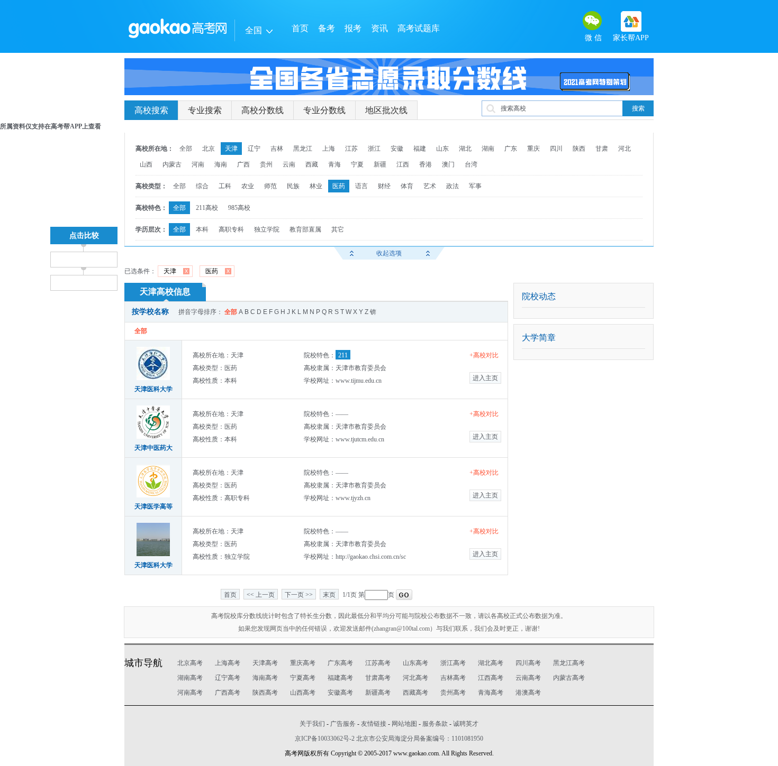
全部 (185, 148)
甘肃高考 (378, 677)
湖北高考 (490, 663)
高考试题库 (418, 28)
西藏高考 (415, 692)
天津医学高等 (153, 506)
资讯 (379, 28)
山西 (146, 164)
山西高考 (302, 692)
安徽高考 (340, 692)
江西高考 (490, 677)
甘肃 (601, 148)
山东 (442, 148)
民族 (293, 186)
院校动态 (539, 296)
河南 (198, 164)
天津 (231, 148)
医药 (338, 186)
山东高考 (415, 663)
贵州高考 (453, 692)
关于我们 (312, 723)
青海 (334, 164)
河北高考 (415, 677)
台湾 (471, 164)
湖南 (488, 148)
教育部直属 (305, 229)
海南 (220, 164)
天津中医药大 (153, 447)
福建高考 (340, 677)
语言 (361, 186)
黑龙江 (302, 148)
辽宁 (254, 148)
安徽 (397, 148)
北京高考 (190, 663)
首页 (300, 28)
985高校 (239, 207)
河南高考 (190, 692)
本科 (202, 229)
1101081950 (467, 738)
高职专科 (231, 229)
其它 (337, 229)
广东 (510, 148)
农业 (247, 186)
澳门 (448, 164)
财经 (384, 186)
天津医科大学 (153, 389)
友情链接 (373, 723)
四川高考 (528, 663)
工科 (225, 186)
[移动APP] (631, 21)
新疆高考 (378, 692)
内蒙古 (172, 164)
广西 (243, 164)
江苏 (351, 148)
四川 (556, 148)
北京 (208, 148)
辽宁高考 (227, 677)
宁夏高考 (302, 677)
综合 (202, 186)
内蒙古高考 (569, 677)
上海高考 (227, 663)
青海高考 (490, 692)
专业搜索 (205, 110)
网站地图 (404, 723)
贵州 (266, 164)
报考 (353, 28)
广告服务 (343, 723)
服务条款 (435, 723)
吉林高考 (453, 677)
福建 (419, 148)
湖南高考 (190, 677)
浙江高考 (453, 663)
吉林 (276, 148)
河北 (624, 148)
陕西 (579, 148)
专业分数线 (324, 110)
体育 (407, 186)
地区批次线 (386, 110)
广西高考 (227, 692)
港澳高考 (528, 692)
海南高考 (265, 677)
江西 (402, 164)
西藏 (311, 164)
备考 (326, 28)
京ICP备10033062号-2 (325, 738)
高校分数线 (262, 110)
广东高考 (340, 663)
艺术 (429, 186)
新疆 (380, 164)
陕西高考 (265, 692)
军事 (475, 186)
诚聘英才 (465, 723)
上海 (328, 148)
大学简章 (539, 337)
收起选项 (389, 253)
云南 (289, 164)
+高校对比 (484, 355)
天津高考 (265, 663)
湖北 (465, 148)
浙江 (374, 148)
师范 (270, 186)
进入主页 (485, 378)
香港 (425, 164)
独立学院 (266, 229)
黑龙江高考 (569, 663)
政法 (452, 186)
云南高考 (528, 677)
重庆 (533, 148)
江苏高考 (378, 663)
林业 (316, 186)
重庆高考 (302, 663)
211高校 (207, 207)
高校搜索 (151, 110)
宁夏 (357, 164)
